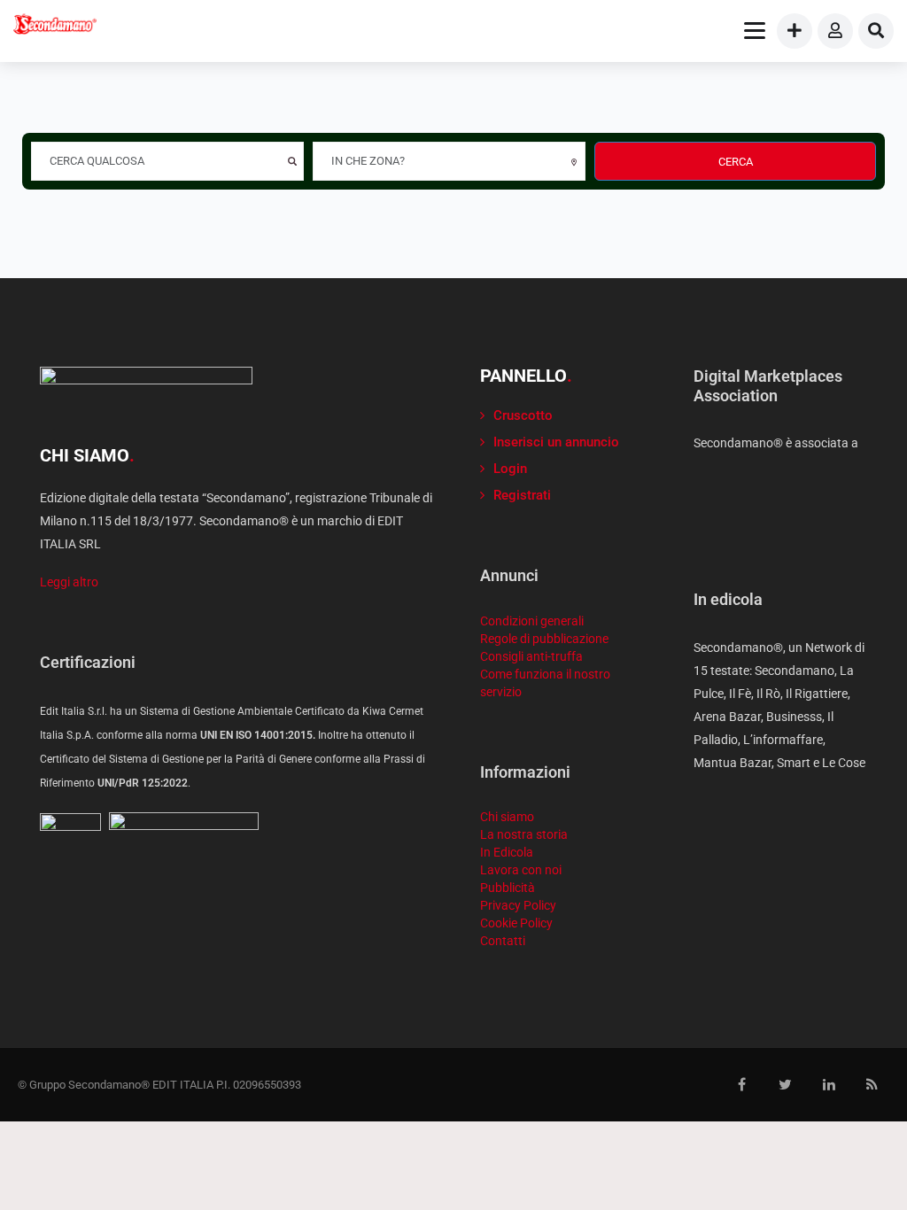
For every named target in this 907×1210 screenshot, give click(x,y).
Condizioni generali (532, 621)
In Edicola (506, 852)
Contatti (502, 941)
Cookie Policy (516, 923)
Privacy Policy (518, 905)
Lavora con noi (521, 870)
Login (510, 469)
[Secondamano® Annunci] (55, 26)
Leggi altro (69, 582)
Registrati (522, 495)
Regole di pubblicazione (544, 639)
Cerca (735, 161)
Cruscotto (523, 415)
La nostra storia (524, 834)
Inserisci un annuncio (556, 442)
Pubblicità (507, 887)
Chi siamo (507, 817)
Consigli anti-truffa (531, 656)
